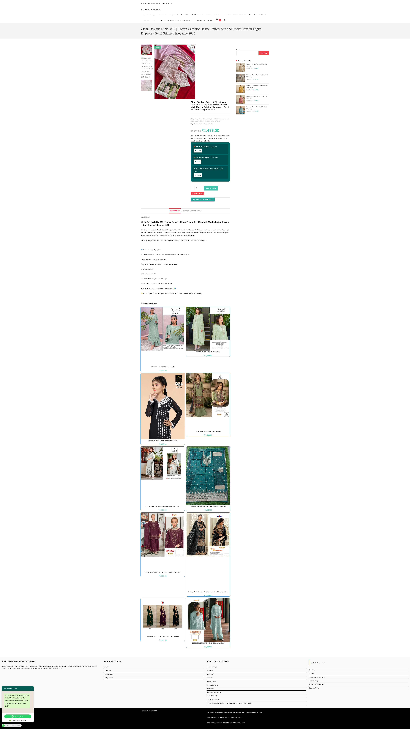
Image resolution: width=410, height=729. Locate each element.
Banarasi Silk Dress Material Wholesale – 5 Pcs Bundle (208, 506)
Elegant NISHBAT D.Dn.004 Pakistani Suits (162, 440)
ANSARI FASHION (151, 9)
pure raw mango (211, 667)
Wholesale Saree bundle (214, 692)
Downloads (107, 670)
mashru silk (210, 688)
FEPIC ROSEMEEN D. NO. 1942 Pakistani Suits (208, 643)
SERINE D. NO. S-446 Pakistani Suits (208, 352)
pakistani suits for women (214, 121)
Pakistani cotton (199, 124)
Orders (106, 667)
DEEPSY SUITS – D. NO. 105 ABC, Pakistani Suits (162, 636)
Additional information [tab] (191, 211)
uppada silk (210, 674)
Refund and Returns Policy (317, 677)
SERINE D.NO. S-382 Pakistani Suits (163, 367)
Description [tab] (175, 211)
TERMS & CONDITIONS (317, 684)
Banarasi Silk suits (212, 696)
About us (312, 670)
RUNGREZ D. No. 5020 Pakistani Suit (208, 431)
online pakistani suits (204, 119)
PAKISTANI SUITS (200, 121)
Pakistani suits (208, 124)
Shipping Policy (314, 688)
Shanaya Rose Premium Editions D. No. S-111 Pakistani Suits (208, 592)
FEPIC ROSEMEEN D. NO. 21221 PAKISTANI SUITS (162, 572)
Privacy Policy (313, 681)
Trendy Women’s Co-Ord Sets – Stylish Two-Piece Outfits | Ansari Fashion (229, 703)
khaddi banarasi (211, 681)
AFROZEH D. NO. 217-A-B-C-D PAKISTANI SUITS (162, 506)
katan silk (209, 678)
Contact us (312, 673)
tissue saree (210, 670)
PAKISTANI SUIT (216, 119)
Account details (108, 674)
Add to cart (211, 188)
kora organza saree (212, 685)
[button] (192, 47)
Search (238, 50)
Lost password (108, 678)
